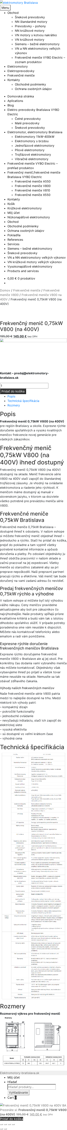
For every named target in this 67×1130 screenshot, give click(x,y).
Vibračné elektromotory (31, 159)
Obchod (13, 13)
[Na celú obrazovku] (5, 1124)
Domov (5, 290)
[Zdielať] (9, 1124)
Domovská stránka (20, 96)
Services (13, 244)
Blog (10, 105)
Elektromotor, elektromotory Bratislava (34, 132)
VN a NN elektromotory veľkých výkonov (36, 257)
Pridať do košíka (13, 391)
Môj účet (13, 213)
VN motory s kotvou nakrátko (36, 35)
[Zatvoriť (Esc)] (13, 1124)
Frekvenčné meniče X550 (32, 195)
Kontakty (13, 80)
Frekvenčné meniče (21, 75)
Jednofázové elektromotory (34, 145)
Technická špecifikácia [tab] (23, 401)
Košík (11, 204)
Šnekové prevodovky (30, 17)
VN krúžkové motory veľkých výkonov (34, 262)
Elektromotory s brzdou (32, 141)
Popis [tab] (11, 396)
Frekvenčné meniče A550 (33, 181)
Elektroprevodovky (20, 71)
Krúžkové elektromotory (24, 208)
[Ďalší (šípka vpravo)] (5, 1128)
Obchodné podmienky (30, 84)
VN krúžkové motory (29, 39)
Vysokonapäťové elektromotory (29, 266)
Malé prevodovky (27, 123)
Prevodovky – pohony (30, 26)
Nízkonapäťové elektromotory (28, 217)
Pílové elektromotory (29, 150)
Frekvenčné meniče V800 (33, 186)
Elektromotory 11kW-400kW (34, 136)
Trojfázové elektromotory (33, 154)
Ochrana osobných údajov (33, 89)
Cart (12, 1097)
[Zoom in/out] (1, 1124)
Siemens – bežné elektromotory (37, 44)
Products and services (23, 271)
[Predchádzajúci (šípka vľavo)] (1, 1128)
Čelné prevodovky (28, 119)
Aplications (15, 101)
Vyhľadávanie (18, 1092)
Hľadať (12, 1082)
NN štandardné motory (31, 22)
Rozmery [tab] (13, 405)
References (15, 239)
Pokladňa (13, 235)
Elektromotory (17, 66)
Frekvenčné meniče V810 (32, 190)
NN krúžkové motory (29, 30)
